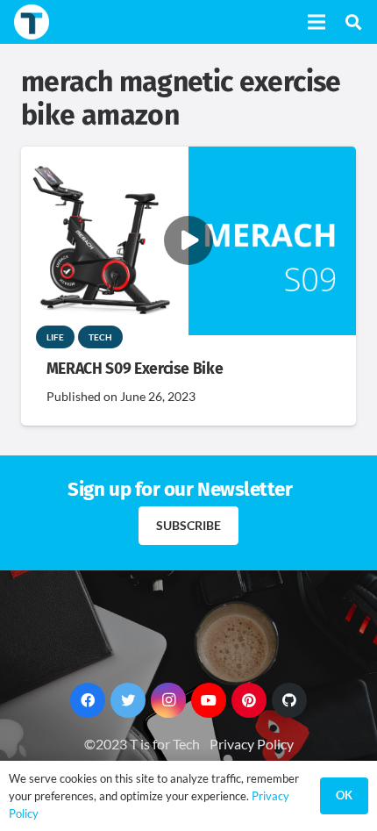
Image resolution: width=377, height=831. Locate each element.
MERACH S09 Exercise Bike (135, 369)
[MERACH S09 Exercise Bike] (188, 158)
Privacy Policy (252, 743)
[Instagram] (168, 700)
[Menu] (316, 22)
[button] (353, 22)
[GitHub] (289, 700)
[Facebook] (87, 700)
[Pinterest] (249, 700)
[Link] (31, 21)
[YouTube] (208, 700)
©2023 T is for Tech (142, 743)
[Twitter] (128, 700)
